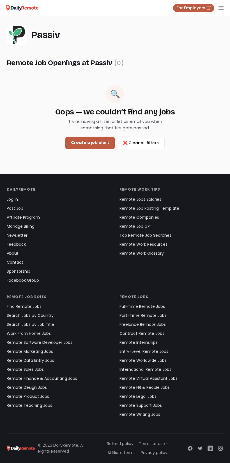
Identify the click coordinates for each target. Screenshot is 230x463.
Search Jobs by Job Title (30, 324)
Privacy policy (154, 452)
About (13, 253)
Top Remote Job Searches (145, 235)
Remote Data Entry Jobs (30, 360)
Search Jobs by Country (30, 315)
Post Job (15, 208)
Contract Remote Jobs (141, 333)
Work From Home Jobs (29, 333)
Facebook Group (23, 280)
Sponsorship (18, 271)
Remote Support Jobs (140, 405)
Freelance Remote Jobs (142, 324)
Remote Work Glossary (141, 253)
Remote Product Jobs (28, 396)
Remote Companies (139, 217)
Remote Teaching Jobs (29, 405)
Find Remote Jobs (24, 306)
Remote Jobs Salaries (140, 199)
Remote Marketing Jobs (30, 351)
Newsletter (17, 235)
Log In (12, 199)
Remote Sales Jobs (25, 369)
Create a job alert (90, 142)
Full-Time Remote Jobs (142, 306)
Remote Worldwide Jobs (143, 360)
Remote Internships (138, 342)
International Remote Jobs (145, 369)
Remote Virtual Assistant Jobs (148, 378)
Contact (15, 262)
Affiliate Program (23, 217)
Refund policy (120, 443)
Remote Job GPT (135, 226)
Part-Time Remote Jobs (143, 315)
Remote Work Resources (143, 244)
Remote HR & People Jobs (144, 387)
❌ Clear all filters (141, 143)
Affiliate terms (121, 452)
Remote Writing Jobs (139, 414)
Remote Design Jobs (27, 387)
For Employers (190, 8)
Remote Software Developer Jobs (39, 342)
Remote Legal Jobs (138, 396)
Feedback (16, 244)
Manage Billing (20, 226)
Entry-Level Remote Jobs (143, 351)
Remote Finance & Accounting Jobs (42, 378)
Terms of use (152, 443)
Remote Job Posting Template (149, 208)
